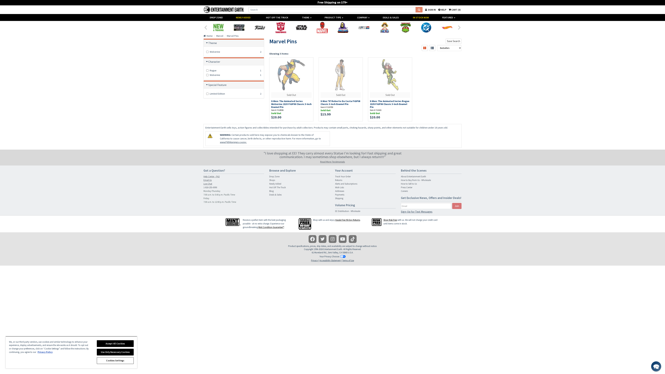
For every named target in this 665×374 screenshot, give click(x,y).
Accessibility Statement (330, 260)
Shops (272, 180)
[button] (656, 366)
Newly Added (243, 17)
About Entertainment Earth (413, 176)
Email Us (207, 180)
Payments (339, 194)
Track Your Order (343, 176)
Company (362, 17)
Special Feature (217, 85)
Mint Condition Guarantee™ (271, 227)
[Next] (459, 27)
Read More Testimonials (332, 161)
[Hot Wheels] (446, 27)
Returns (338, 180)
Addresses (339, 191)
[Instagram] (332, 239)
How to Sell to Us (409, 183)
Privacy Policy (45, 352)
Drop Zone (274, 176)
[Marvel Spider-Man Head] (322, 27)
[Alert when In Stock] (309, 68)
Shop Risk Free (390, 220)
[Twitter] (322, 239)
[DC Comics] (426, 27)
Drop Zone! (216, 17)
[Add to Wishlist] (309, 62)
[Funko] (259, 27)
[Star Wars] (301, 27)
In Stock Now (421, 17)
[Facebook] (312, 239)
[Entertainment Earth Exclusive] (239, 27)
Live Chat (207, 183)
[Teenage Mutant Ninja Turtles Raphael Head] (405, 27)
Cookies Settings (115, 360)
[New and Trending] (218, 27)
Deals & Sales (391, 17)
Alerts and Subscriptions (346, 183)
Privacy (314, 260)
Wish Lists (339, 187)
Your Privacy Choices (329, 256)
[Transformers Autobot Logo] (280, 27)
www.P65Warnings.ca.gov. (233, 142)
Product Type (333, 17)
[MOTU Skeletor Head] (343, 27)
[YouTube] (343, 239)
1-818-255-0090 (210, 187)
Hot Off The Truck (277, 17)
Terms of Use (348, 260)
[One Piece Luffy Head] (384, 27)
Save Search (453, 41)
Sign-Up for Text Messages (416, 211)
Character (214, 61)
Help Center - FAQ (211, 176)
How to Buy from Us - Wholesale (416, 180)
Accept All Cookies (115, 343)
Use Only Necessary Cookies (115, 352)
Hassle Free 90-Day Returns (347, 220)
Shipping (339, 198)
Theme (306, 17)
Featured (448, 17)
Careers (404, 191)
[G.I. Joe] (363, 27)
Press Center (406, 187)
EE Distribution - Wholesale (347, 211)
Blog (271, 191)
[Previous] (205, 27)
